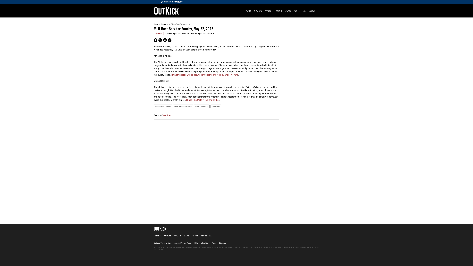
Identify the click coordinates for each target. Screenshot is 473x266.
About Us (204, 243)
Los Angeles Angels (183, 106)
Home (156, 24)
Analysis (269, 10)
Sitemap (222, 243)
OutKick (166, 11)
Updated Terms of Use (162, 243)
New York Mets (202, 106)
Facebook (155, 40)
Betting (163, 24)
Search (312, 10)
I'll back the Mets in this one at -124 (202, 100)
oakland (216, 106)
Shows (288, 10)
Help (196, 243)
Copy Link (169, 40)
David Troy (158, 33)
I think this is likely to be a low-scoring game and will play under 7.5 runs (204, 75)
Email (165, 40)
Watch (279, 10)
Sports (248, 10)
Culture (258, 10)
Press (214, 243)
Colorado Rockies (163, 106)
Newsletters (300, 10)
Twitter (160, 40)
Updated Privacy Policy (182, 243)
